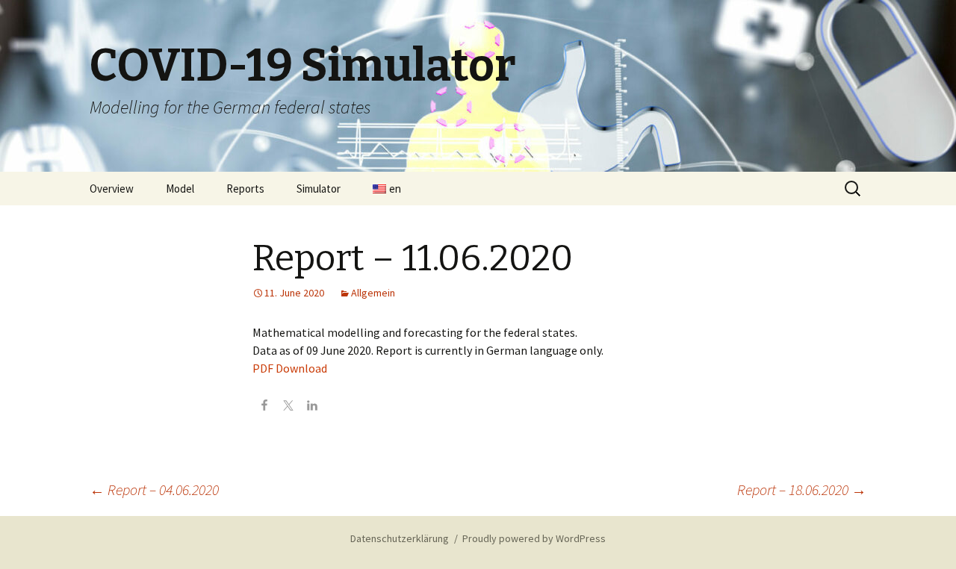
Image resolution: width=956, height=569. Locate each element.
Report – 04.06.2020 (154, 489)
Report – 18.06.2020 (801, 489)
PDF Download (289, 368)
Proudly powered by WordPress (534, 538)
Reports (245, 188)
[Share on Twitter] (288, 407)
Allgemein (373, 292)
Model (180, 188)
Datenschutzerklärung (399, 538)
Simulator (319, 188)
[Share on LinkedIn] (312, 407)
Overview (112, 188)
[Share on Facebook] (264, 407)
